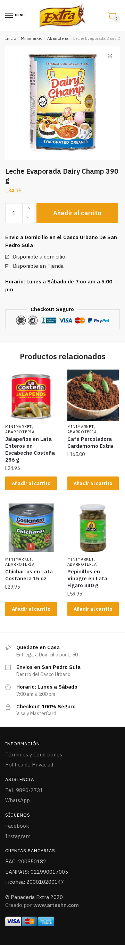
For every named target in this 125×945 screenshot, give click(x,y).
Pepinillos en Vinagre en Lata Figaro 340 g (87, 578)
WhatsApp (17, 800)
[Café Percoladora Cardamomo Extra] (93, 395)
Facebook (17, 826)
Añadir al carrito (77, 213)
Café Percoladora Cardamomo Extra (90, 442)
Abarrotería (57, 38)
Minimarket (31, 38)
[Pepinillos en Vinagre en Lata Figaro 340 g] (93, 528)
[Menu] (9, 15)
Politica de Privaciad (29, 764)
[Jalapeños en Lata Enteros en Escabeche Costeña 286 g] (31, 395)
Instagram (18, 836)
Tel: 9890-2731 (24, 790)
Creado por (42, 905)
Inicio (10, 38)
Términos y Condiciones (33, 754)
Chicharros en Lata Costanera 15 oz (29, 575)
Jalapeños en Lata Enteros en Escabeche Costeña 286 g (30, 449)
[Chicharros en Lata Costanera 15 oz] (31, 528)
